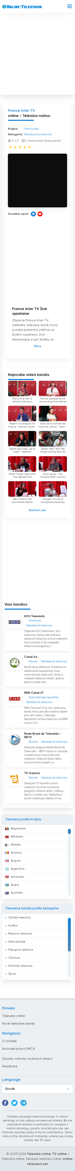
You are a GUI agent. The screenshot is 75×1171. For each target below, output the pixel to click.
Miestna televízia (20, 933)
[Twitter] (14, 1103)
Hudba (13, 925)
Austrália (17, 892)
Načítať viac (37, 510)
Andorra (16, 852)
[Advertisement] (37, 55)
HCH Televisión (34, 616)
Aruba (15, 885)
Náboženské (16, 941)
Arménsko (17, 876)
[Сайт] (33, 213)
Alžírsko (16, 844)
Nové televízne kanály (18, 1023)
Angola (16, 860)
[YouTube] (40, 213)
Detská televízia (19, 917)
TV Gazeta (32, 773)
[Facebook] (5, 1103)
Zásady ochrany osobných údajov (27, 1058)
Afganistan (18, 828)
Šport (12, 974)
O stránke (9, 1041)
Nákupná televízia (20, 949)
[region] (37, 862)
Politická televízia (20, 965)
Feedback (9, 1066)
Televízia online (13, 1016)
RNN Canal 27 (34, 692)
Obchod (14, 957)
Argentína (17, 868)
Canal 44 (31, 657)
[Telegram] (23, 1103)
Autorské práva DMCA (18, 1048)
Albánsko (17, 836)
